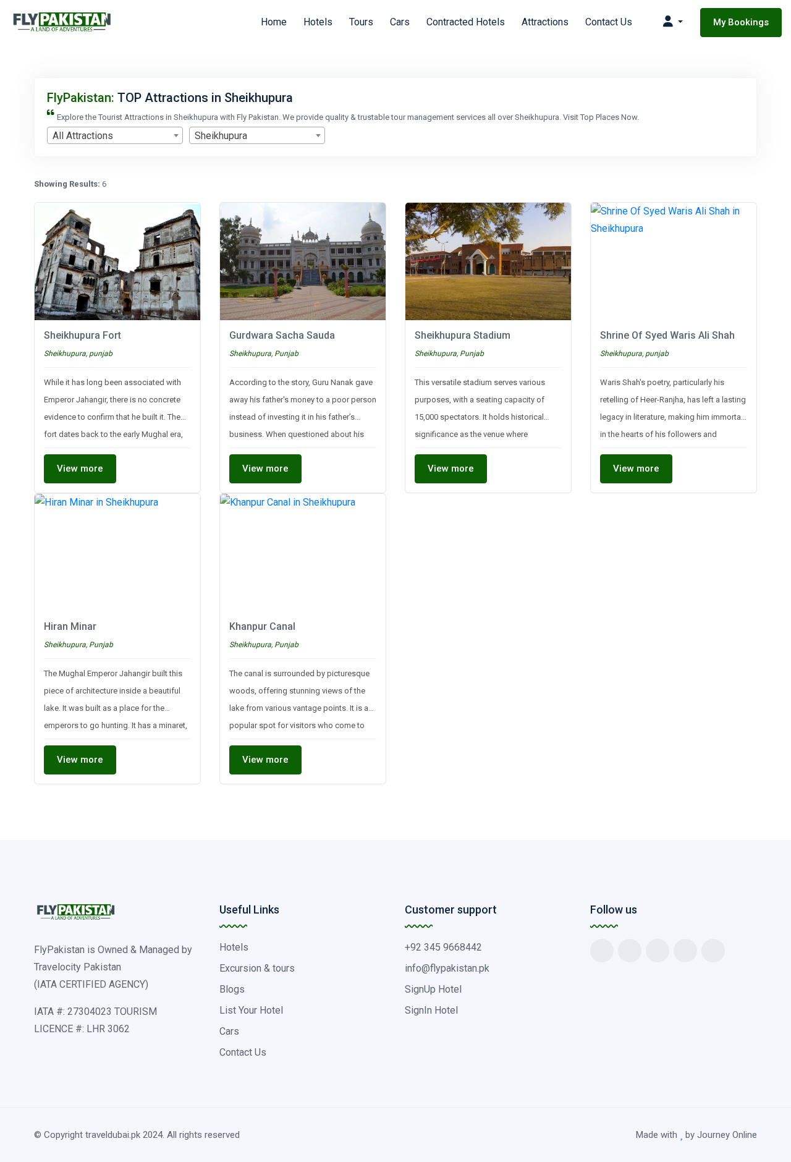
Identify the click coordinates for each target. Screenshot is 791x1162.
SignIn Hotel (431, 1010)
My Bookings (741, 22)
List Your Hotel (251, 1010)
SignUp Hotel (433, 989)
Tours (361, 22)
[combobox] (115, 135)
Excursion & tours (257, 968)
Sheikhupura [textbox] (221, 136)
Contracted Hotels (465, 22)
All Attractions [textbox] (83, 136)
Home (274, 22)
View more (80, 468)
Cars (400, 22)
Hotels (317, 22)
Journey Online (727, 1134)
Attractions (545, 22)
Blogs (232, 989)
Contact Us (608, 22)
